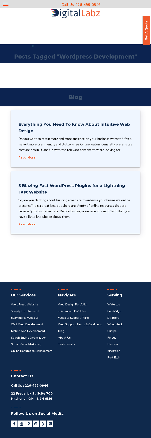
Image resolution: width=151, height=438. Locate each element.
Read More (27, 157)
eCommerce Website (24, 318)
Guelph (112, 331)
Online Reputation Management (31, 351)
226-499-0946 (36, 385)
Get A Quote (146, 30)
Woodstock (115, 324)
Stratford (113, 318)
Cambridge (114, 311)
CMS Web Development (27, 324)
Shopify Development (25, 311)
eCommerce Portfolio (72, 311)
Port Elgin (113, 358)
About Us (64, 338)
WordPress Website (24, 304)
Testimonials (66, 344)
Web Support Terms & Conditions (80, 324)
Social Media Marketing (26, 344)
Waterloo (113, 304)
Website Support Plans (73, 318)
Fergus (111, 338)
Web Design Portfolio (72, 304)
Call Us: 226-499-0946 (81, 4)
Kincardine (113, 351)
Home (18, 50)
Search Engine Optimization (28, 338)
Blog (61, 331)
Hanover (112, 344)
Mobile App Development (28, 331)
